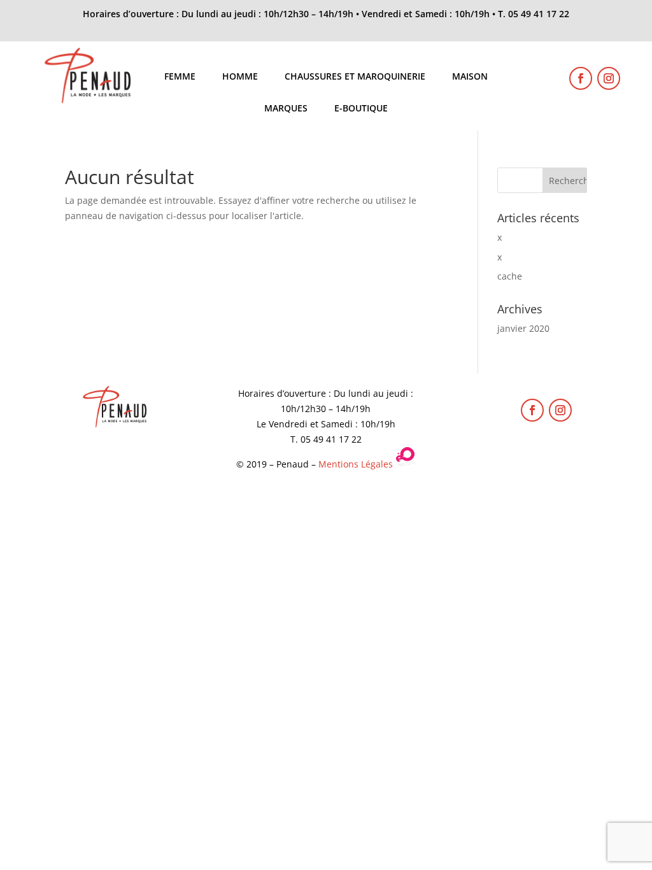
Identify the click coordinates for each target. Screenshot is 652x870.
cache (509, 276)
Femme (179, 77)
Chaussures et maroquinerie (355, 77)
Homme (240, 77)
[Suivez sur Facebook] (580, 78)
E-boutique (361, 109)
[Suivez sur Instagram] (608, 78)
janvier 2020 (523, 328)
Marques (286, 109)
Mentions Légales (355, 464)
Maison (470, 77)
